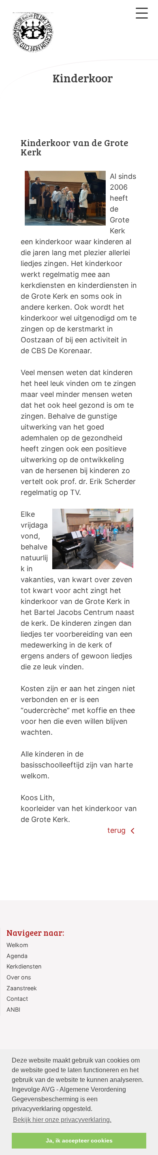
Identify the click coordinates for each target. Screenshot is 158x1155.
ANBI (13, 1009)
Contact (17, 998)
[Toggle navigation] (142, 13)
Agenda (17, 955)
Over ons (18, 977)
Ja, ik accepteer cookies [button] (79, 1140)
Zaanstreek (21, 988)
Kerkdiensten (23, 966)
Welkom (17, 944)
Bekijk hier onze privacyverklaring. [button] (62, 1119)
